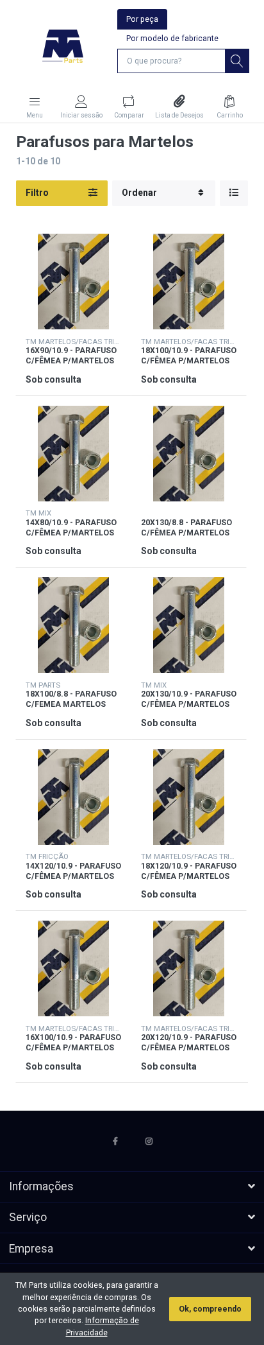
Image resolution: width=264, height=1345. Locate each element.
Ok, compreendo (210, 1309)
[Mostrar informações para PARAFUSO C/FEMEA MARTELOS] (73, 625)
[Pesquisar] (237, 61)
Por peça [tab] (142, 19)
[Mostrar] (234, 193)
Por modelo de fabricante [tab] (172, 38)
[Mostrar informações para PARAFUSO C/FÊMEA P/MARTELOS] (73, 281)
